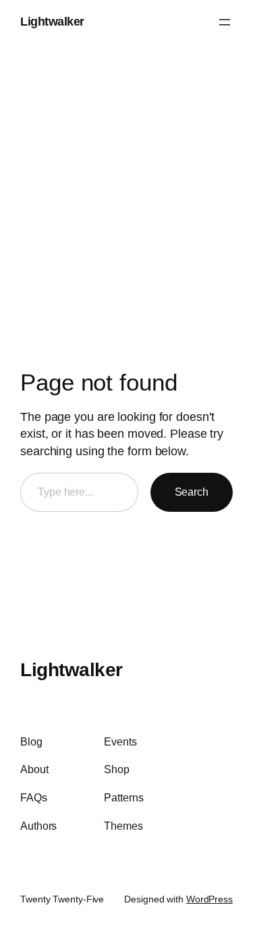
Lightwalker (52, 21)
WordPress (209, 899)
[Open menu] (225, 22)
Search (191, 492)
